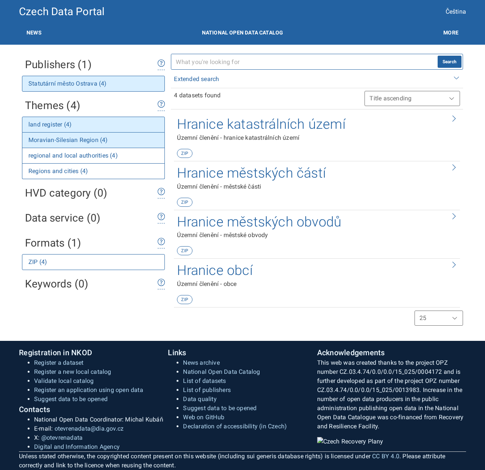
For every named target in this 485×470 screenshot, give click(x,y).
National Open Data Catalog (221, 371)
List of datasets (204, 380)
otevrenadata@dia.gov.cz (89, 428)
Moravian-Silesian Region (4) (68, 140)
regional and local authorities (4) (73, 155)
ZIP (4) (37, 261)
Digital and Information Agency (77, 446)
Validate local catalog (64, 380)
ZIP (184, 153)
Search (450, 61)
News (34, 33)
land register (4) (50, 124)
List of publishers (207, 389)
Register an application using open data (88, 389)
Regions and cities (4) (58, 171)
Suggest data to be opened (71, 399)
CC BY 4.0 (385, 456)
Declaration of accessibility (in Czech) (235, 426)
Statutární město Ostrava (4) (67, 83)
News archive (201, 362)
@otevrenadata (62, 437)
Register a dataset (59, 362)
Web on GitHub (203, 417)
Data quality (199, 399)
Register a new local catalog (72, 371)
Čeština (456, 11)
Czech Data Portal (62, 11)
